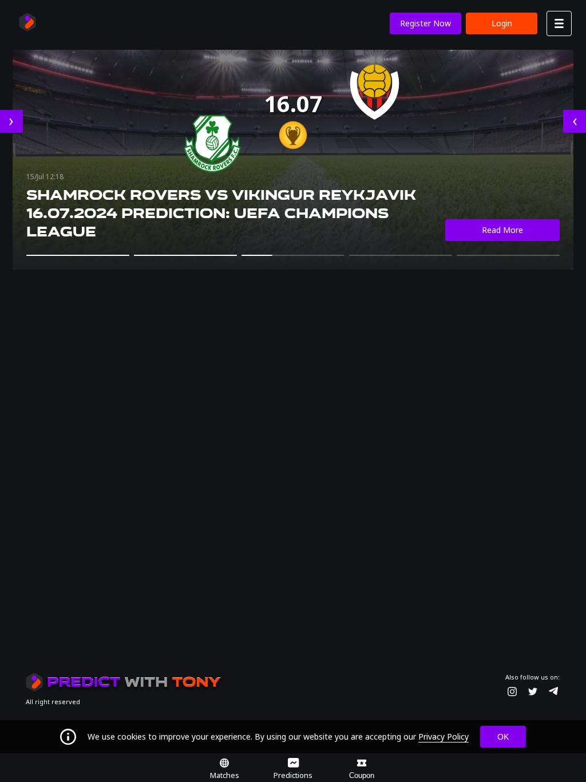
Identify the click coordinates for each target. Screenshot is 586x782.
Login (502, 23)
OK (503, 736)
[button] (77, 255)
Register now (425, 23)
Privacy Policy (443, 736)
